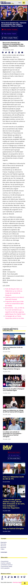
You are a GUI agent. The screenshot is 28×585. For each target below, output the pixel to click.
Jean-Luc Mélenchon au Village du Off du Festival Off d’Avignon (13, 411)
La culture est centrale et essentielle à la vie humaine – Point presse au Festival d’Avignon (12, 434)
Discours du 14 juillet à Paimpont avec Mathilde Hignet (13, 389)
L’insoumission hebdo (6, 566)
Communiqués (4, 552)
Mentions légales (18, 582)
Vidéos (2, 549)
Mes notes (3, 544)
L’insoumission (4, 561)
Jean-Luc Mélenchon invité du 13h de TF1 (13, 348)
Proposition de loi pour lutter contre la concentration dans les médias (14, 304)
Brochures (3, 547)
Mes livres (3, 545)
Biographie (4, 542)
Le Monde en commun (6, 564)
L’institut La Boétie (6, 563)
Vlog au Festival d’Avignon (11, 369)
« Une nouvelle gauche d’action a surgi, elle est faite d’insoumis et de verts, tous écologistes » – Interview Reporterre (14, 504)
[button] (23, 2)
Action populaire (5, 568)
